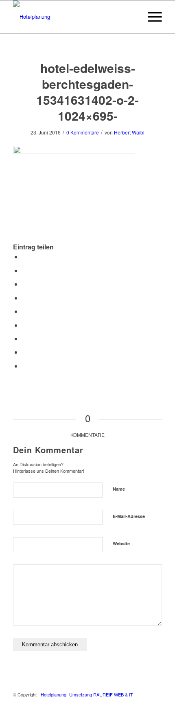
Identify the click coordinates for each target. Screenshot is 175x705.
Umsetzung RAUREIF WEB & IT (101, 694)
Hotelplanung (53, 694)
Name (119, 489)
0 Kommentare (82, 132)
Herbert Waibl (129, 132)
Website (121, 543)
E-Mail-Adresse (129, 516)
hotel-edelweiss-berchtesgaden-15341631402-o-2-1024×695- (87, 91)
